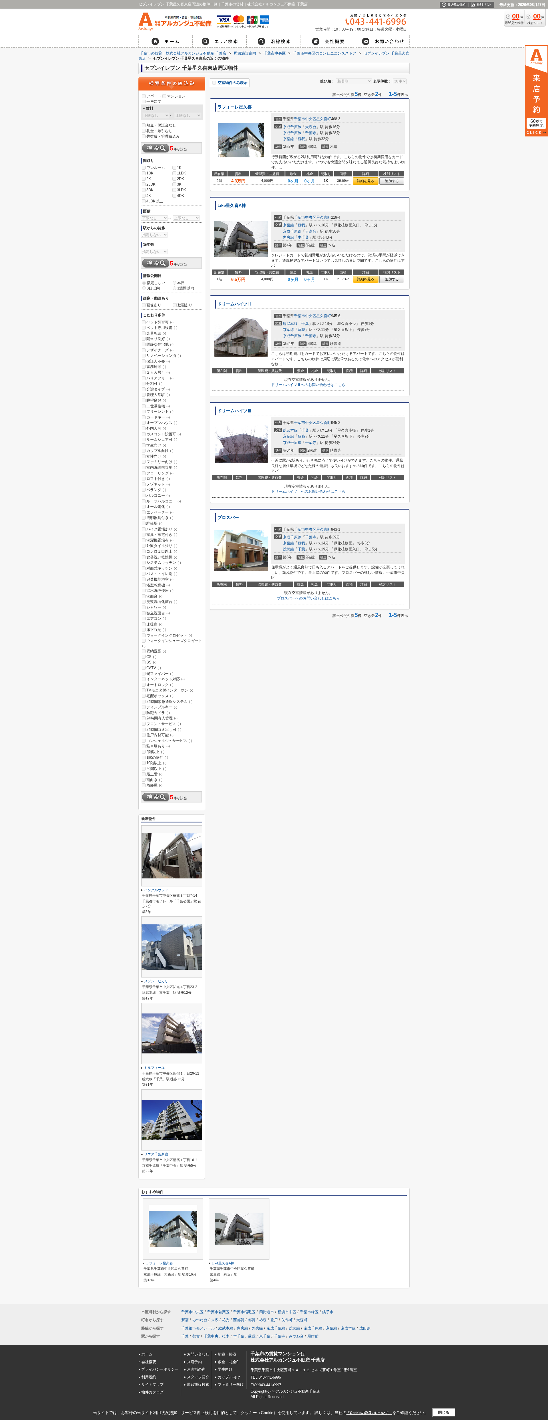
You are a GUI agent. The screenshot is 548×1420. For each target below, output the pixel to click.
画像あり (153, 305)
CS (151, 657)
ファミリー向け (161, 462)
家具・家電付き (161, 534)
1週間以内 (185, 288)
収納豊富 (156, 651)
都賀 (251, 1320)
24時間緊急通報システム (169, 701)
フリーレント (160, 411)
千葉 (305, 323)
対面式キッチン (161, 568)
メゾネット (158, 484)
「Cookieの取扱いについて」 (369, 1413)
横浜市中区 (287, 1312)
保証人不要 (158, 361)
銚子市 (327, 1312)
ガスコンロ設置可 (163, 434)
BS (151, 662)
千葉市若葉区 (218, 1312)
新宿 (185, 1320)
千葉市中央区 (305, 119)
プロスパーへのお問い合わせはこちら (308, 598)
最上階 (154, 774)
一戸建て (153, 101)
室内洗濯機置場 (161, 467)
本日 (181, 283)
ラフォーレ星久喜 (234, 107)
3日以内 (153, 288)
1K (179, 168)
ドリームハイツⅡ (234, 304)
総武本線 (290, 323)
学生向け (156, 445)
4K (148, 196)
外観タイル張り (161, 546)
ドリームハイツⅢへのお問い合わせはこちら (308, 491)
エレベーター (160, 512)
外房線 (257, 1328)
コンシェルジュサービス (169, 741)
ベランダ (156, 490)
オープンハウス (161, 423)
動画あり (185, 305)
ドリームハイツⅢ (234, 411)
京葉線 (288, 139)
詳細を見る (365, 181)
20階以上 (156, 769)
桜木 (225, 1336)
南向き (154, 780)
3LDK (181, 190)
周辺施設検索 (198, 1384)
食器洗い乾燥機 (161, 557)
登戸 (274, 1320)
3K (179, 184)
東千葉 (264, 1336)
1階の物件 (157, 757)
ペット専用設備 (161, 327)
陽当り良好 (158, 339)
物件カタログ (152, 1392)
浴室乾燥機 (158, 585)
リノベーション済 (163, 355)
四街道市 (266, 1312)
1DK (150, 173)
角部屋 (154, 785)
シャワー (156, 607)
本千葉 (303, 237)
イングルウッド (156, 890)
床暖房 (154, 624)
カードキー (158, 417)
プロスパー (228, 517)
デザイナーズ (160, 350)
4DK (180, 196)
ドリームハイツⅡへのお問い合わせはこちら (308, 385)
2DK (180, 179)
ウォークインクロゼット (169, 635)
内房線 (288, 237)
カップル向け (160, 450)
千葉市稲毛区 (244, 1312)
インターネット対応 (165, 679)
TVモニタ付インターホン (169, 690)
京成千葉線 (276, 1328)
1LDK (181, 173)
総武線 (288, 549)
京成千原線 (292, 127)
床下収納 (156, 629)
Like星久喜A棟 (231, 205)
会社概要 (148, 1362)
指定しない (156, 283)
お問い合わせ (198, 1354)
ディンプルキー (161, 707)
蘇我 (301, 139)
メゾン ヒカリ (156, 981)
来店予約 (194, 1362)
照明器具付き (160, 518)
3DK (150, 190)
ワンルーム (155, 168)
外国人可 (156, 428)
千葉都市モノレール (198, 1328)
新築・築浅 (227, 1354)
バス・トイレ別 (161, 574)
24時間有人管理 (162, 718)
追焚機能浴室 (160, 579)
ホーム (146, 1354)
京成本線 (348, 1328)
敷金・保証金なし (161, 125)
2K (148, 179)
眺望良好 (156, 400)
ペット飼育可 (160, 322)
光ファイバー (160, 673)
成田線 (364, 1328)
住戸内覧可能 (160, 735)
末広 (214, 1320)
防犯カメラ (158, 713)
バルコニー (158, 495)
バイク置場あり (161, 529)
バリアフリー (160, 378)
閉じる (443, 1412)
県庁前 (313, 1336)
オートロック (160, 685)
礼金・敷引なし (159, 131)
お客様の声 (196, 1369)
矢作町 (287, 1320)
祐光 (225, 1320)
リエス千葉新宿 (156, 1154)
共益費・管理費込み (163, 136)
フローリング (160, 473)
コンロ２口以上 (161, 551)
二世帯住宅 (158, 406)
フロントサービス (163, 724)
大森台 (310, 127)
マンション (176, 96)
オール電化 (158, 506)
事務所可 (156, 367)
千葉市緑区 (309, 1312)
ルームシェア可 (161, 439)
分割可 (154, 383)
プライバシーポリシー (159, 1369)
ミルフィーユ (154, 1068)
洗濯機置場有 (160, 540)
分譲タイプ (158, 389)
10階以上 (156, 763)
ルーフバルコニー (163, 501)
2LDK (151, 184)
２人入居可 (158, 372)
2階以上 (155, 752)
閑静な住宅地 (160, 344)
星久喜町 (323, 119)
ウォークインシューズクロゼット (172, 643)
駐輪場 (154, 523)
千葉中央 (211, 1336)
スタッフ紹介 (198, 1377)
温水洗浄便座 (160, 590)
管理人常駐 (158, 395)
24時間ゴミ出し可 (163, 729)
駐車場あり (158, 746)
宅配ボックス (160, 696)
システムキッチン (163, 562)
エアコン (156, 618)
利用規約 (148, 1377)
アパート (153, 96)
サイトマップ (152, 1384)
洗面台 (154, 596)
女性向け (156, 456)
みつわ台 (199, 1320)
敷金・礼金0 (228, 1362)
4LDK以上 (154, 201)
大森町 (301, 1320)
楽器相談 (156, 333)
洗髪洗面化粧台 (161, 602)
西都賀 (238, 1320)
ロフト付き (158, 478)
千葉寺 (310, 133)
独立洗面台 (158, 613)
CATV (153, 668)
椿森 (263, 1320)
